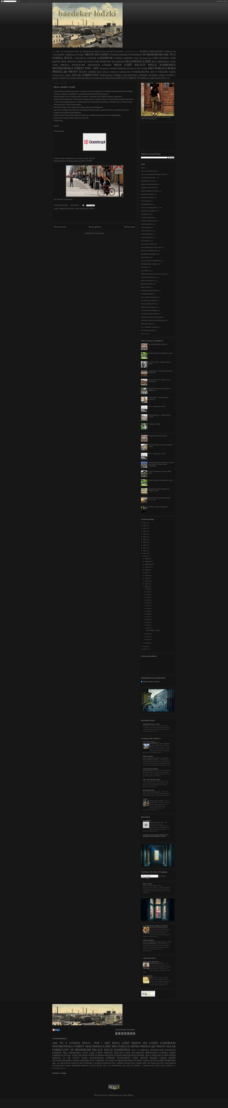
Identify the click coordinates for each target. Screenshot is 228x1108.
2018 (144, 545)
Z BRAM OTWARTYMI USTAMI (151, 317)
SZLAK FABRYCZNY (85, 75)
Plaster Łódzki (147, 884)
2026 (144, 523)
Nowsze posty (60, 227)
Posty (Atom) (99, 233)
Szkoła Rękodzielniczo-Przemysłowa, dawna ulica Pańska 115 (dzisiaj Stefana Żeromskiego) (161, 464)
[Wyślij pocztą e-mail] (87, 205)
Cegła (151, 977)
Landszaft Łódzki (148, 770)
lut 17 (148, 617)
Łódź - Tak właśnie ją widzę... (152, 779)
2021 (144, 537)
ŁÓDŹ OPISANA (68, 61)
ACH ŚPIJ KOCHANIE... (115, 51)
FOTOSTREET (135, 55)
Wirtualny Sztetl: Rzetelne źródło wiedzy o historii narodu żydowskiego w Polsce (156, 835)
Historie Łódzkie (148, 756)
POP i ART (91, 68)
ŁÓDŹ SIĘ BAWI (85, 61)
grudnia (147, 558)
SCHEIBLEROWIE (140, 72)
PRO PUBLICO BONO (162, 68)
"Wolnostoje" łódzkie (154, 424)
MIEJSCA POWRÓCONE (73, 65)
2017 (144, 548)
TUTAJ (89, 161)
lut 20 (148, 608)
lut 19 (148, 611)
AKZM (145, 799)
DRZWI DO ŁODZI (97, 54)
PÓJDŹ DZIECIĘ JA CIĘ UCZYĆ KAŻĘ (128, 68)
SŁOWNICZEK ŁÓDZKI (61, 75)
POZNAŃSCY (104, 69)
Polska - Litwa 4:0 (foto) (150, 885)
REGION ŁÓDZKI (87, 72)
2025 (144, 525)
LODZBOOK (105, 57)
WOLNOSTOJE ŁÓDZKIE (135, 75)
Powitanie (146, 725)
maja (146, 578)
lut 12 (148, 634)
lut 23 (148, 603)
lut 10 (148, 639)
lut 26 (148, 594)
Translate (147, 878)
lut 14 (148, 625)
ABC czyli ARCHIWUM (65, 51)
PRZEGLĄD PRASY (65, 71)
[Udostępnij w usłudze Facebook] (92, 205)
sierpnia (147, 570)
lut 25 (148, 597)
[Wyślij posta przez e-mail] (83, 205)
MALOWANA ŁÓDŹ (138, 61)
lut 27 (148, 592)
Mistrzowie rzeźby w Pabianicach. (158, 507)
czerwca (147, 575)
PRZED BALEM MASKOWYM (159, 927)
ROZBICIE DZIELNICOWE (120, 72)
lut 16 (148, 619)
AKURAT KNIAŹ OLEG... (157, 963)
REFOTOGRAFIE (149, 790)
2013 (144, 646)
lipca (146, 572)
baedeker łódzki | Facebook (151, 681)
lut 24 (148, 600)
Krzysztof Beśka (148, 976)
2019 (144, 542)
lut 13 (148, 628)
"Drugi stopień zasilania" (157, 801)
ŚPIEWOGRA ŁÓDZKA (111, 75)
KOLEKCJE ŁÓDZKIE (85, 58)
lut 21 (148, 605)
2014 (144, 556)
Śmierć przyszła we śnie (156, 822)
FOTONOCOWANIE (118, 55)
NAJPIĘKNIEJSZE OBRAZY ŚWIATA (155, 926)
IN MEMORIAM (152, 54)
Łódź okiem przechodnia (150, 769)
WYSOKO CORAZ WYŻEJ (161, 75)
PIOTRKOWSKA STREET (68, 68)
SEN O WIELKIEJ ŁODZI (163, 72)
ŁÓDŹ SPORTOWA (102, 61)
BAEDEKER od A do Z (132, 51)
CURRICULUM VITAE (148, 187)
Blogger (130, 1095)
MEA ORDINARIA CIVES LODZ (151, 247)
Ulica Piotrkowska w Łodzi (151, 724)
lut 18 (148, 614)
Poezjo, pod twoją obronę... (151, 961)
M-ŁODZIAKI (118, 61)
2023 (144, 531)
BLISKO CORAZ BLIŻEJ (151, 51)
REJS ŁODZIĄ (103, 72)
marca (147, 583)
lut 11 (148, 636)
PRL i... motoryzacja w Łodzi (156, 406)
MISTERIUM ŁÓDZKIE (99, 65)
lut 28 (148, 589)
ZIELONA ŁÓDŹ (113, 78)
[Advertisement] (94, 216)
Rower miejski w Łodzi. (64, 87)
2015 (144, 553)
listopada (147, 561)
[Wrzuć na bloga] (89, 205)
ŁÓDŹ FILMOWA (160, 58)
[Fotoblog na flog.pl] (114, 1090)
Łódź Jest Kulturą (148, 940)
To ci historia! (147, 820)
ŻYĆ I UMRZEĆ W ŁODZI (133, 78)
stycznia (147, 643)
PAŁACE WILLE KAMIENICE (155, 64)
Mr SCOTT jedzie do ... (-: (151, 742)
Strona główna (95, 227)
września (147, 567)
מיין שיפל (165, 78)
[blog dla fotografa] (148, 996)
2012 (144, 649)
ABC (53, 51)
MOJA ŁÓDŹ (123, 64)
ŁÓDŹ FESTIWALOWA (142, 58)
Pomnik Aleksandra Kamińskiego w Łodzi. (160, 353)
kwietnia (147, 581)
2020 (144, 539)
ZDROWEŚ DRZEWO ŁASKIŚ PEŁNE (90, 78)
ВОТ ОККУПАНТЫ (153, 78)
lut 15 (148, 622)
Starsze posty (129, 227)
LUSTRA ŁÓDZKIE (123, 58)
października (148, 564)
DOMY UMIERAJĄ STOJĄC (71, 55)
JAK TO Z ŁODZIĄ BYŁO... (149, 207)
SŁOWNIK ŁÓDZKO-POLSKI (157, 344)
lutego (147, 586)
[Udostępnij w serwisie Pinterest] (94, 205)
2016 (144, 550)
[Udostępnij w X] (90, 205)
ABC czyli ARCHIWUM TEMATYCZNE (90, 51)
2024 (144, 528)
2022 (144, 534)
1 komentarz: (75, 205)
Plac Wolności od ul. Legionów (152, 792)
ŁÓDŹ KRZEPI (145, 227)
